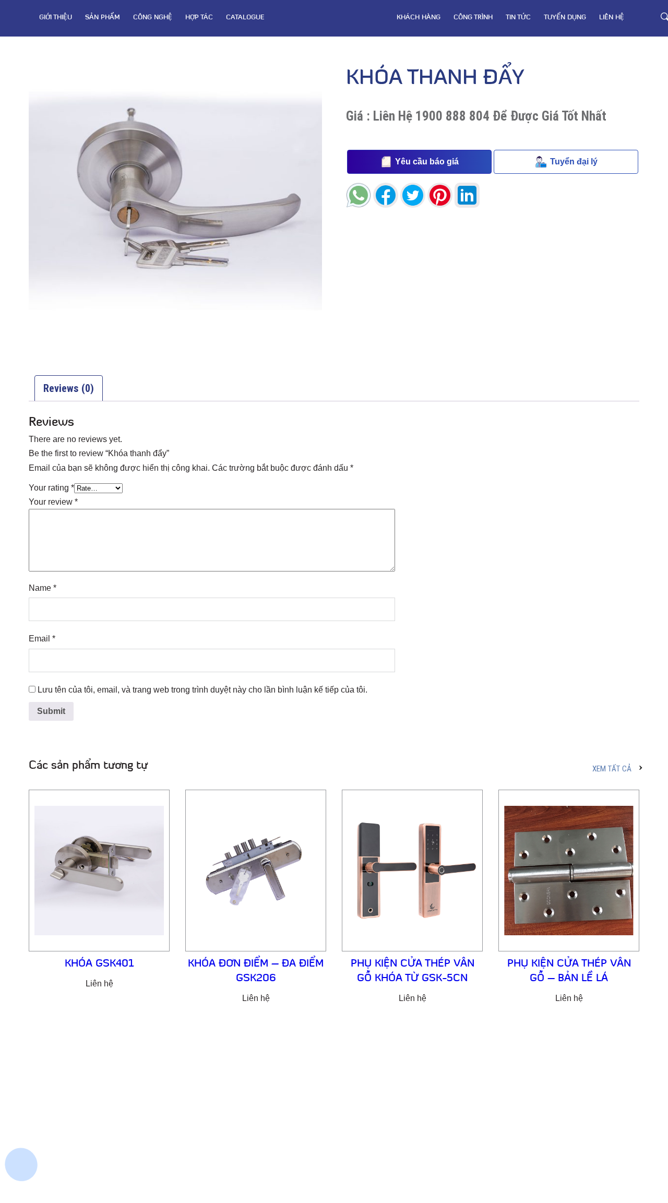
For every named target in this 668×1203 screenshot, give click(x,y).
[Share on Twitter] (412, 195)
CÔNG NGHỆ (152, 17)
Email (42, 638)
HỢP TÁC (199, 17)
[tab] (68, 388)
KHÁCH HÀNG (418, 17)
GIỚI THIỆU (55, 17)
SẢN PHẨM (102, 17)
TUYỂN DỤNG (565, 17)
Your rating (51, 487)
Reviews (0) (68, 388)
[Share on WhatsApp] (358, 195)
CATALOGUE (245, 17)
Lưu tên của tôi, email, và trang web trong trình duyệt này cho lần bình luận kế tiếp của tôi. (202, 689)
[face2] (23, 1057)
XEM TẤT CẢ (611, 768)
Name (42, 587)
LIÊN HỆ (611, 17)
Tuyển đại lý (574, 161)
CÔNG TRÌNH (473, 17)
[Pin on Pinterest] (439, 195)
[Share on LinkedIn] (467, 195)
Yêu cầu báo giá (427, 161)
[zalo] (23, 1093)
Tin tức (518, 17)
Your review (53, 501)
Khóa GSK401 (99, 964)
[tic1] (23, 1130)
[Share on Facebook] (385, 195)
